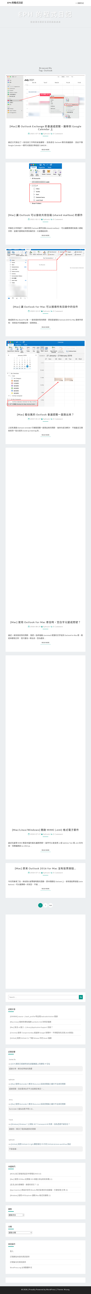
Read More (46, 150)
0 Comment (58, 134)
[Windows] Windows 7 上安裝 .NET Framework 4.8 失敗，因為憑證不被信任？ (40, 1124)
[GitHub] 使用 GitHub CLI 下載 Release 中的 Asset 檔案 (31, 1038)
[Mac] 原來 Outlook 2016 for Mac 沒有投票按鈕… (45, 868)
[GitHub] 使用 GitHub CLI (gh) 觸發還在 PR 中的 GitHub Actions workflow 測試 (41, 1144)
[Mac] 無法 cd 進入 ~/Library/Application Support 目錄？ (31, 1027)
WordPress (50, 1289)
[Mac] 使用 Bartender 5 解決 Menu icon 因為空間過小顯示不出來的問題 (38, 1084)
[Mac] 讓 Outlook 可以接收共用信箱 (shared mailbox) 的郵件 (45, 215)
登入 (12, 1251)
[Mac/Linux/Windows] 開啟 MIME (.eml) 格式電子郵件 (45, 829)
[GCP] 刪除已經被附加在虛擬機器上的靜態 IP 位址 (30, 1064)
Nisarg (67, 1289)
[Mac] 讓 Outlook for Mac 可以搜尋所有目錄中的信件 (45, 306)
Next (50, 905)
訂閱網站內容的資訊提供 (20, 1257)
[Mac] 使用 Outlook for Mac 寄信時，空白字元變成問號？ (45, 622)
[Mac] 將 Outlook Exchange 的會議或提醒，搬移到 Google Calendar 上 (45, 128)
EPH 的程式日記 (15, 2)
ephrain (46, 134)
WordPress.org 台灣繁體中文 (21, 1267)
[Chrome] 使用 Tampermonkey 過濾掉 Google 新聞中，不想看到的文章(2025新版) (41, 1033)
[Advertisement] (45, 48)
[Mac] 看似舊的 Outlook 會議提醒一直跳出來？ (45, 414)
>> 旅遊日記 (79, 3)
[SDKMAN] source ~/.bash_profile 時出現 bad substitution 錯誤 (34, 1016)
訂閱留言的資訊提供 (18, 1262)
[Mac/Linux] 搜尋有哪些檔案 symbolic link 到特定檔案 (30, 1022)
